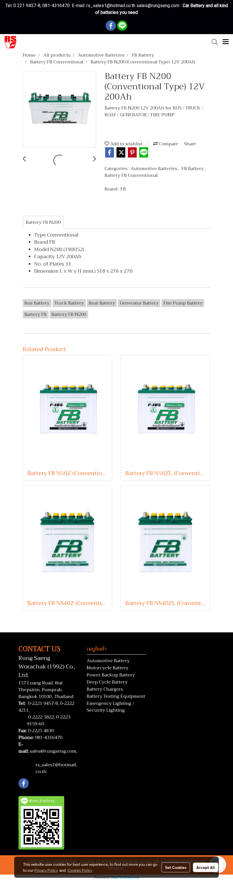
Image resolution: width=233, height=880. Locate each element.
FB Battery (193, 169)
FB (123, 189)
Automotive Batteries (154, 169)
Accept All (205, 867)
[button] (213, 42)
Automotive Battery (108, 661)
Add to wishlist (126, 144)
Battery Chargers (105, 689)
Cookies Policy (80, 870)
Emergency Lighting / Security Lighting (110, 706)
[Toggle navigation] (225, 42)
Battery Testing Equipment (116, 696)
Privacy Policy (46, 870)
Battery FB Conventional (131, 175)
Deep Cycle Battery (107, 682)
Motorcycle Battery (107, 668)
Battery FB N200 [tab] (43, 222)
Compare (168, 144)
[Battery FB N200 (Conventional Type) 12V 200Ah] (59, 109)
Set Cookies (175, 867)
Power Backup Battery (111, 675)
